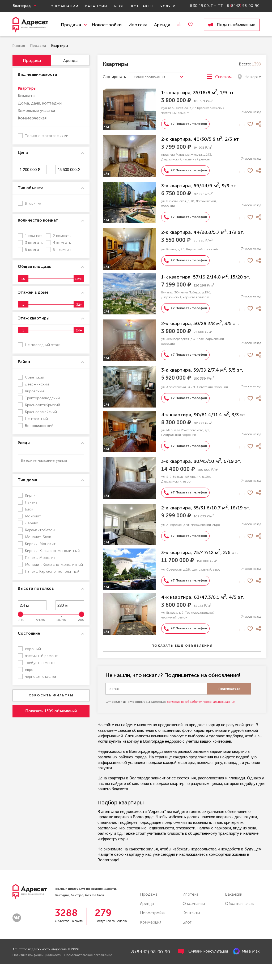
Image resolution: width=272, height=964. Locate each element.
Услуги (168, 6)
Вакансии (96, 6)
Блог (119, 6)
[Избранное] (190, 24)
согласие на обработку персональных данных (201, 702)
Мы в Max (251, 951)
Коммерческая (32, 118)
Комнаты (26, 95)
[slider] (23, 278)
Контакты (142, 6)
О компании (64, 6)
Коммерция (150, 922)
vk (16, 917)
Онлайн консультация (208, 951)
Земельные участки (36, 110)
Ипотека (137, 24)
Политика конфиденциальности (36, 955)
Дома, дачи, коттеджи (40, 103)
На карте (252, 76)
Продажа (149, 894)
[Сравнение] (179, 24)
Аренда (162, 24)
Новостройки (107, 24)
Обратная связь (239, 903)
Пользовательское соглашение (88, 955)
